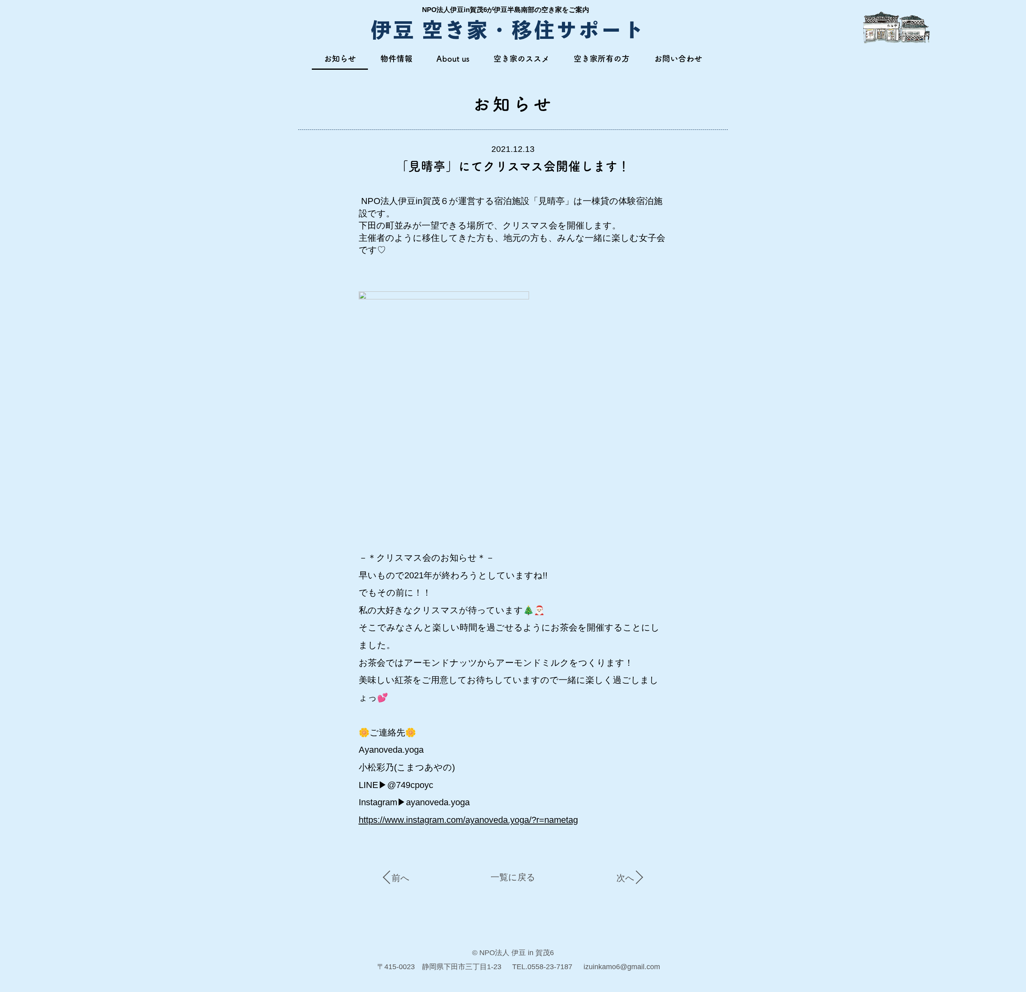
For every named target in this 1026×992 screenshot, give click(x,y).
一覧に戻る (513, 877)
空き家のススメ (521, 59)
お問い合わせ (678, 59)
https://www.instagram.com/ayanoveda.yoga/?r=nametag (468, 820)
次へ (625, 878)
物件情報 (396, 59)
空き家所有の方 (602, 59)
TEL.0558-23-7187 (542, 966)
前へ (401, 878)
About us (452, 59)
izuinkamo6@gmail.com (622, 966)
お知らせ (340, 59)
